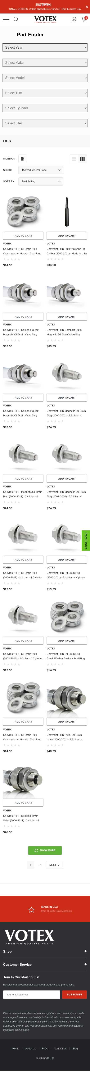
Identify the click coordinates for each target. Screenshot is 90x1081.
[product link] (23, 212)
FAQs (45, 1048)
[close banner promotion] (87, 7)
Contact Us (60, 1048)
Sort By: (9, 181)
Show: (7, 170)
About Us (30, 1048)
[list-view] (74, 159)
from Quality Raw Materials (51, 911)
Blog (75, 1048)
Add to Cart (23, 235)
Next (53, 865)
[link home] (45, 19)
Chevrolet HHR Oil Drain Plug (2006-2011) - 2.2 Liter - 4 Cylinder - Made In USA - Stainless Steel (22, 578)
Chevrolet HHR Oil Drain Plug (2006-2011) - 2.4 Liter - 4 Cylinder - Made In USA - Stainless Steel (66, 578)
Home (15, 1048)
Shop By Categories (6, 19)
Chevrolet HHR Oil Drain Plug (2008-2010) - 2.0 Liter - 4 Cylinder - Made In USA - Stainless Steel (22, 659)
